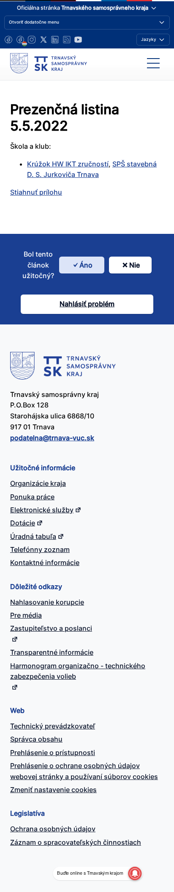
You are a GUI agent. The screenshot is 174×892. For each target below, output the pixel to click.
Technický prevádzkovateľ (52, 726)
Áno (85, 265)
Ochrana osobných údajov (52, 829)
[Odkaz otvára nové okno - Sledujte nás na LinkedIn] (55, 39)
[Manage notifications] (134, 873)
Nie (134, 265)
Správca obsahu (36, 739)
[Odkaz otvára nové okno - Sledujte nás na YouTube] (78, 39)
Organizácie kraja (38, 483)
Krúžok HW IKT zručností (68, 164)
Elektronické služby (41, 510)
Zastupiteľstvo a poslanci (51, 628)
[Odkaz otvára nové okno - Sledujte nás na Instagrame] (31, 39)
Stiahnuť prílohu (36, 192)
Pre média (26, 615)
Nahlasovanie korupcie (47, 602)
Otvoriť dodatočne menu (34, 21)
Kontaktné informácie (44, 562)
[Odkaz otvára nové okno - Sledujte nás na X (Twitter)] (43, 39)
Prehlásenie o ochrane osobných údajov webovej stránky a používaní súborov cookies (84, 771)
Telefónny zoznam (40, 549)
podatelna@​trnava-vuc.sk (52, 438)
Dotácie (22, 523)
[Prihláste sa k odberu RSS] (67, 39)
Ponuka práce (32, 497)
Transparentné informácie (51, 652)
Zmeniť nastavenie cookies (53, 789)
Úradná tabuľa (33, 536)
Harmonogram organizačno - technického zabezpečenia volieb (77, 671)
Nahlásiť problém (87, 304)
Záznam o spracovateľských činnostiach (75, 842)
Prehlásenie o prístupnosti (52, 752)
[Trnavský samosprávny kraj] (48, 63)
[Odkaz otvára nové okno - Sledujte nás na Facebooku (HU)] (20, 39)
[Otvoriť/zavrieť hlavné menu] (153, 63)
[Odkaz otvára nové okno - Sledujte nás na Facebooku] (8, 39)
